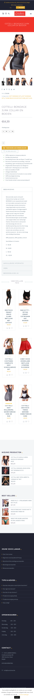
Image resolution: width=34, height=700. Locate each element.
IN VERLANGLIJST (11, 151)
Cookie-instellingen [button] (24, 694)
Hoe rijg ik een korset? (9, 589)
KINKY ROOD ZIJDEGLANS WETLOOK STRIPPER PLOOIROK (25, 363)
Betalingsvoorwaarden (9, 564)
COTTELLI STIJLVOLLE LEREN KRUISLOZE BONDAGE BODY (19, 459)
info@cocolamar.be (18, 5)
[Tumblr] (9, 89)
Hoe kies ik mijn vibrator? (10, 592)
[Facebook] (2, 89)
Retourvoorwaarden (8, 568)
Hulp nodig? (6, 603)
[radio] (3, 131)
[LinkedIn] (11, 89)
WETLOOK (29, 98)
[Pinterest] (6, 89)
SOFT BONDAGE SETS (15, 96)
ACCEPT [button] (17, 697)
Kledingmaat (5, 127)
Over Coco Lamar (7, 554)
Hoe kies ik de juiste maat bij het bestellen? (15, 585)
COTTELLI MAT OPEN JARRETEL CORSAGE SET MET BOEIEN (20, 479)
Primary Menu (30, 14)
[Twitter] (4, 89)
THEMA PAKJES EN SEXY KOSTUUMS (15, 98)
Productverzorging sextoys (10, 599)
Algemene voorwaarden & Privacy (12, 558)
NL (10, 7)
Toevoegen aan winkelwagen (16, 148)
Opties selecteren (7, 375)
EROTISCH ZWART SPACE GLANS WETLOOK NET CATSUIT (9, 316)
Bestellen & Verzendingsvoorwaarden (13, 561)
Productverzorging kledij (10, 596)
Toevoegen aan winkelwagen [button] (7, 328)
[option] (17, 55)
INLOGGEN (21, 7)
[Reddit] (14, 89)
